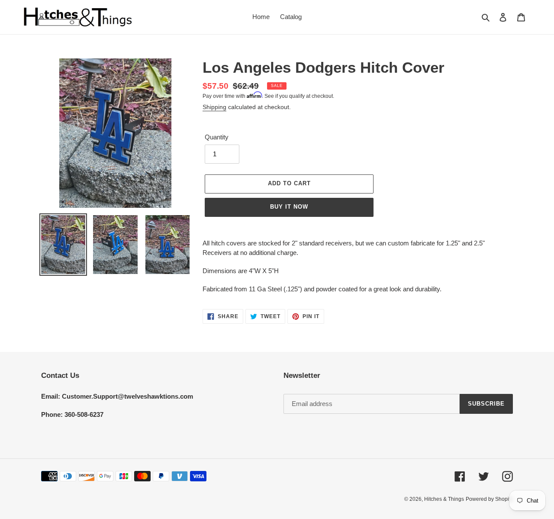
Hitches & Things (444, 499)
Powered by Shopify (489, 499)
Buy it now (289, 206)
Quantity (217, 137)
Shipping (214, 106)
